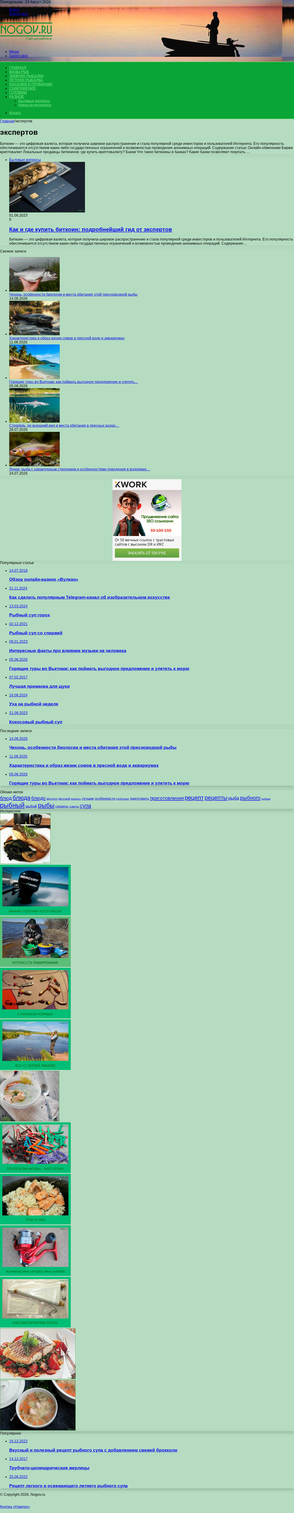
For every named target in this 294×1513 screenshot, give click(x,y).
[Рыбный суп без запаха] (38, 1429)
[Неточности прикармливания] (35, 966)
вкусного (52, 798)
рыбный (12, 805)
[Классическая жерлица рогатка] (35, 1326)
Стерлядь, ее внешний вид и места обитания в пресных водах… (64, 425)
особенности (105, 798)
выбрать (76, 798)
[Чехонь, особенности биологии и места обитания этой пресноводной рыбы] (34, 290)
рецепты (216, 797)
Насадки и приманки (30, 84)
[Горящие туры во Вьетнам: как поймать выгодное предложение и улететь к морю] (34, 378)
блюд (6, 798)
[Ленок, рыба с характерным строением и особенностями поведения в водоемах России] (34, 465)
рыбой (31, 806)
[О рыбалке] (26, 44)
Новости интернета (34, 105)
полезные (122, 798)
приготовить (139, 798)
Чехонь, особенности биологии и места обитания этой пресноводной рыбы (73, 294)
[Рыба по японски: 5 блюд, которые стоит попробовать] (25, 863)
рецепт (194, 797)
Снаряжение (22, 88)
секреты (61, 806)
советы (74, 806)
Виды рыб (19, 72)
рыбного (250, 798)
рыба (233, 798)
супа (85, 806)
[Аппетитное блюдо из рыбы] (38, 1378)
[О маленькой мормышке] (35, 1017)
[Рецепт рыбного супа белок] (29, 1120)
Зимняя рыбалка (26, 76)
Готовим (18, 93)
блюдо (38, 798)
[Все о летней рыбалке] (35, 1069)
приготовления (167, 798)
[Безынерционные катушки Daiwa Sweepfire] (35, 1275)
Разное (16, 97)
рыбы (46, 805)
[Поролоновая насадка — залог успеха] (35, 1172)
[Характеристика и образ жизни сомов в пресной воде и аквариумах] (34, 334)
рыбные (266, 798)
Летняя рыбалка (26, 80)
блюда (21, 797)
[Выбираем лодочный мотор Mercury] (35, 914)
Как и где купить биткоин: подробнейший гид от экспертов (90, 229)
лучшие (88, 798)
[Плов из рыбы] (35, 1223)
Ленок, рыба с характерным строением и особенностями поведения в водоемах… (79, 469)
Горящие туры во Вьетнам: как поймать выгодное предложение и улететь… (73, 382)
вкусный (64, 798)
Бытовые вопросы (34, 101)
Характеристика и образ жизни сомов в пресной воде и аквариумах (66, 338)
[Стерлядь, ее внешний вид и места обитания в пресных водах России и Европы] (34, 421)
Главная (7, 121)
